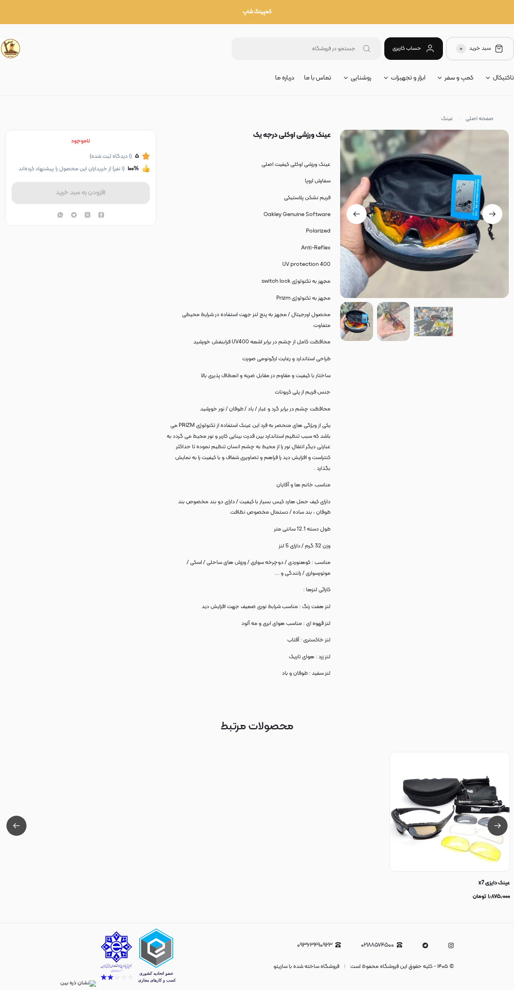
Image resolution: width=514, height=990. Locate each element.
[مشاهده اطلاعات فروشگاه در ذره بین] (78, 983)
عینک (447, 119)
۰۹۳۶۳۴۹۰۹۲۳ (314, 945)
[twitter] (87, 215)
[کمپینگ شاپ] (10, 49)
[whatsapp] (60, 215)
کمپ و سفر (459, 78)
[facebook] (101, 215)
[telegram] (74, 215)
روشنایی (361, 78)
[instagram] (451, 945)
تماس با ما (317, 78)
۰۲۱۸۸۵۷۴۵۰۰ (377, 945)
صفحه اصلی (479, 119)
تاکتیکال (503, 78)
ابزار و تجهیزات (408, 78)
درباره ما (284, 78)
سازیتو (280, 966)
